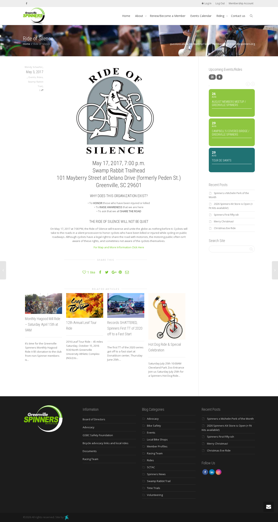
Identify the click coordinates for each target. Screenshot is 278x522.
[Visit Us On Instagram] (218, 472)
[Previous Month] (248, 84)
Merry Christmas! (224, 221)
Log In (208, 3)
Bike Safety (154, 425)
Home (126, 16)
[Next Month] (253, 84)
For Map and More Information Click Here (119, 247)
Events (32, 77)
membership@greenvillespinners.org (233, 44)
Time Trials (153, 488)
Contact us (238, 16)
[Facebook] (26, 3)
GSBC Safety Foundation (98, 435)
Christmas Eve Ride (225, 228)
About (139, 16)
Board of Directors (94, 419)
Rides (40, 77)
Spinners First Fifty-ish (226, 214)
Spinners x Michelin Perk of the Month (230, 418)
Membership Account (241, 3)
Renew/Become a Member (167, 16)
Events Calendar (200, 16)
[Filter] (212, 77)
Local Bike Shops (157, 439)
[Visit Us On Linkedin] (211, 472)
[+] (43, 303)
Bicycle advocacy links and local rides (105, 443)
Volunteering (155, 495)
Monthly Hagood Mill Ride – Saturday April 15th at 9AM (42, 324)
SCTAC (151, 467)
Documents (90, 451)
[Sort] (219, 77)
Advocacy (88, 427)
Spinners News (156, 474)
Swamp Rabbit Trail (159, 481)
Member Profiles (157, 446)
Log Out (220, 3)
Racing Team (90, 459)
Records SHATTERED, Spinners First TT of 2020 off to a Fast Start (124, 328)
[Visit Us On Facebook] (205, 472)
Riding (220, 16)
